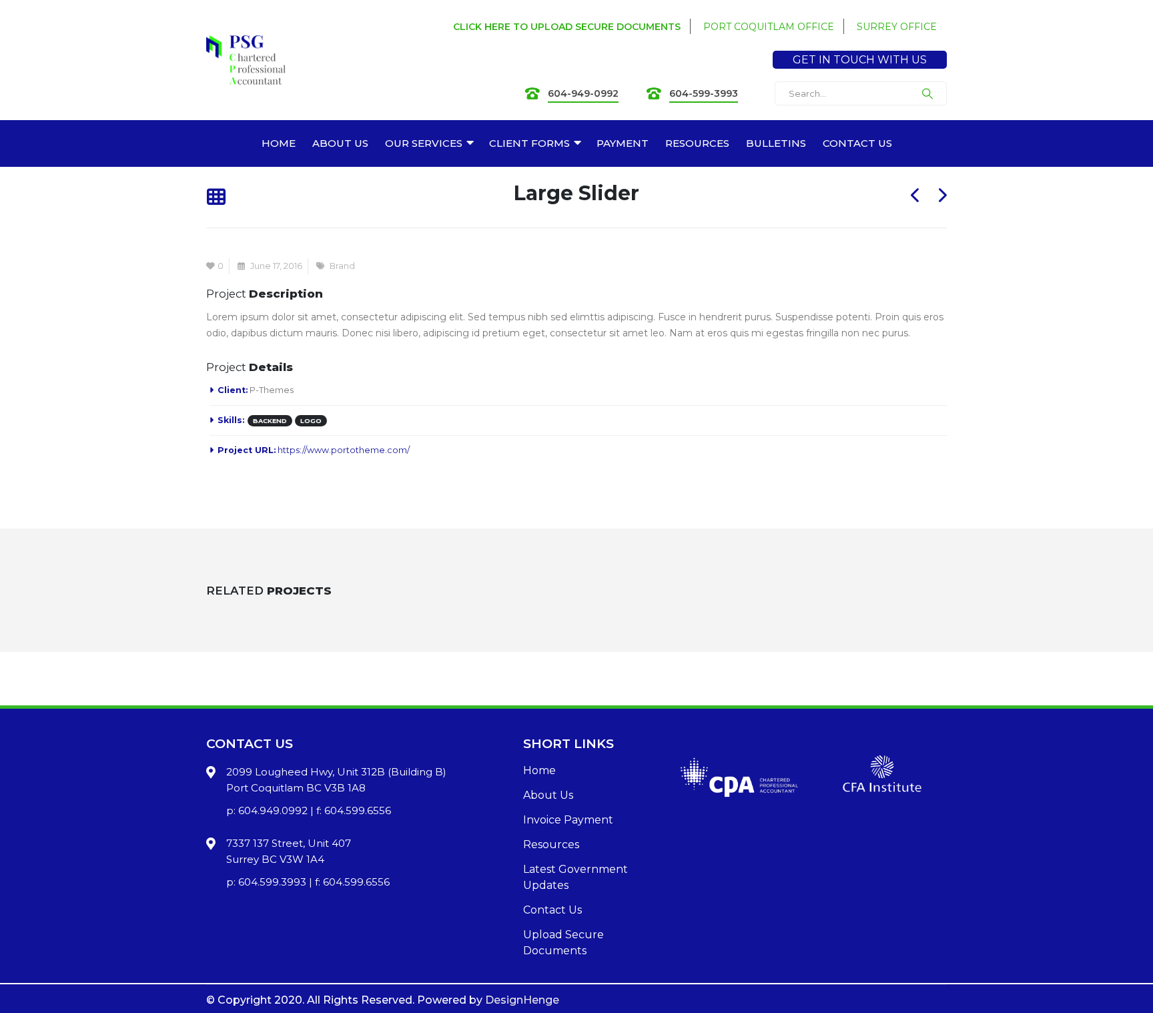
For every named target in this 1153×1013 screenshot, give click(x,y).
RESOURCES (697, 143)
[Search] (927, 93)
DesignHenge (522, 1000)
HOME (279, 143)
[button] (216, 198)
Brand (342, 266)
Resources (551, 844)
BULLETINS (776, 143)
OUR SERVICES (423, 143)
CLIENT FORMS (529, 143)
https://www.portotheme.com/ (344, 450)
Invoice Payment (568, 819)
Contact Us (552, 910)
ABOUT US (340, 143)
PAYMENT (623, 143)
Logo (311, 420)
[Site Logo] (246, 60)
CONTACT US (857, 143)
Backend (270, 420)
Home (539, 770)
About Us (548, 795)
